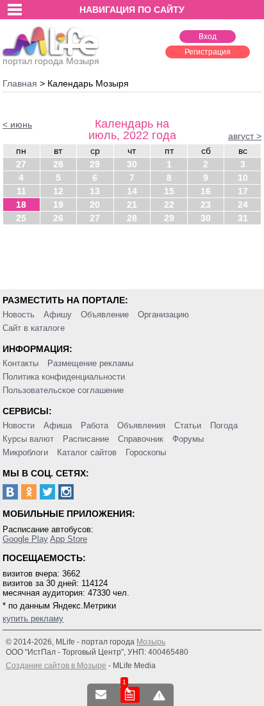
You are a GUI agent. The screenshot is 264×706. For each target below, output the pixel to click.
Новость (19, 314)
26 (58, 218)
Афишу (58, 314)
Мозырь (150, 641)
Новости (19, 425)
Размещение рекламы (90, 363)
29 (95, 164)
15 (169, 191)
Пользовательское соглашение (63, 390)
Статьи (187, 425)
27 (21, 164)
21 (132, 204)
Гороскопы (146, 452)
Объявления (141, 425)
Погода (224, 425)
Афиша (58, 425)
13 (95, 191)
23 (206, 204)
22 (169, 204)
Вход (208, 36)
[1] (130, 695)
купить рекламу (33, 618)
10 (243, 177)
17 (243, 191)
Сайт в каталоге (34, 328)
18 (21, 204)
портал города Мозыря (51, 61)
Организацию (163, 314)
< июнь (17, 124)
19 (58, 204)
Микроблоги (25, 452)
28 (58, 164)
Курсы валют (28, 439)
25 (21, 218)
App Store (68, 539)
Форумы (188, 439)
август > (244, 136)
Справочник (140, 439)
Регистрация (208, 51)
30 (132, 164)
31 (243, 218)
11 (21, 191)
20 (95, 204)
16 (206, 191)
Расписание (86, 439)
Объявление (105, 314)
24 (243, 204)
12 (58, 191)
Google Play (25, 539)
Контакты (20, 363)
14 (132, 191)
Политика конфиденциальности (64, 377)
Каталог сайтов (87, 452)
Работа (94, 425)
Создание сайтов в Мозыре (56, 665)
